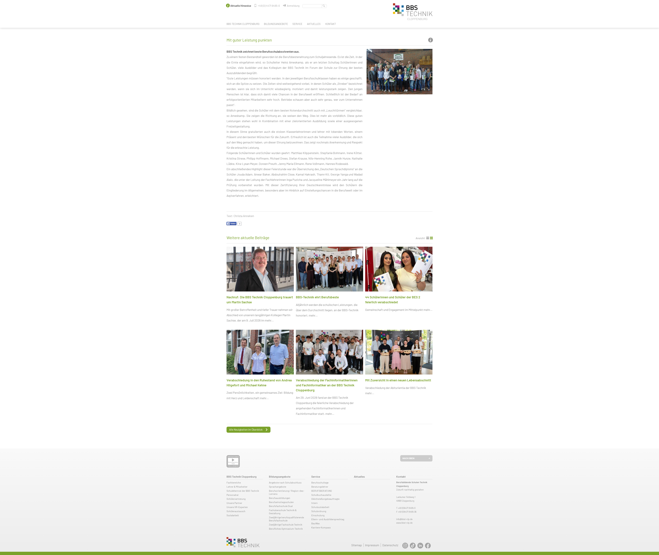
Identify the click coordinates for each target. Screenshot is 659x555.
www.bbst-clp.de (404, 522)
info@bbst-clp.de (404, 519)
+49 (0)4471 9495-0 (406, 508)
